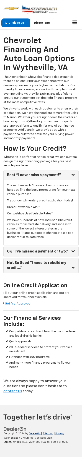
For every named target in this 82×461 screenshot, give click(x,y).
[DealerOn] (15, 429)
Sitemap (48, 433)
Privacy (59, 433)
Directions (42, 22)
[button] (15, 22)
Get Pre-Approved (17, 303)
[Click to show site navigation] (75, 23)
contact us (12, 391)
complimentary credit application (40, 200)
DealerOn (35, 433)
